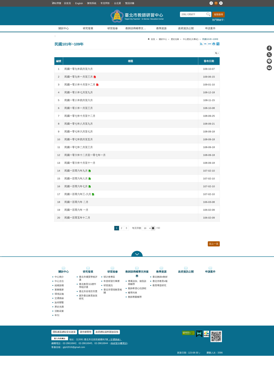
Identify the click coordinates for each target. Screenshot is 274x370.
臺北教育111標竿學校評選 (87, 285)
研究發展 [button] (88, 28)
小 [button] (211, 3)
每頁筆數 (136, 228)
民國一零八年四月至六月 (79, 100)
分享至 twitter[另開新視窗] (269, 54)
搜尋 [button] (208, 14)
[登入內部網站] (59, 339)
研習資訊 (108, 285)
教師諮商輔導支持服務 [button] (137, 28)
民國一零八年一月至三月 (79, 108)
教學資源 (161, 271)
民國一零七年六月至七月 (79, 131)
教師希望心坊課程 (137, 288)
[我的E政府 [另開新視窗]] (199, 334)
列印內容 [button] (214, 44)
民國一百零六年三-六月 (78, 194)
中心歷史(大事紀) (190, 39)
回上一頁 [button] (213, 244)
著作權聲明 (85, 332)
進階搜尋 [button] (218, 14)
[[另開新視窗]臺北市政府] (206, 334)
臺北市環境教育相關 (113, 291)
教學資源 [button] (161, 28)
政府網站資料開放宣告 (107, 332)
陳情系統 (91, 3)
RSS (201, 44)
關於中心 (163, 39)
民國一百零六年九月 (76, 170)
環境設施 (59, 294)
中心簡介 (59, 277)
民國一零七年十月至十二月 (80, 115)
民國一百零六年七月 (76, 186)
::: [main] (55, 36)
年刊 (57, 315)
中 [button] (216, 3)
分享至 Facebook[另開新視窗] (269, 48)
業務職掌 (59, 289)
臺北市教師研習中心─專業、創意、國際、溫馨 (137, 16)
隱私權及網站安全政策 (64, 332)
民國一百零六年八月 (76, 178)
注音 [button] (218, 44)
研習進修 (112, 271)
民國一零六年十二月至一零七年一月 (85, 155)
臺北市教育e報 (160, 281)
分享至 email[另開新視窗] (269, 67)
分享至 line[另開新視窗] (269, 61)
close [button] (137, 254)
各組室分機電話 (119, 343)
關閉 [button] (217, 53)
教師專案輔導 (135, 297)
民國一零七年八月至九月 (79, 123)
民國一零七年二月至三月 (79, 147)
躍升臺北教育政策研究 (88, 297)
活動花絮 (59, 311)
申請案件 (210, 28)
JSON (209, 44)
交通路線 (59, 298)
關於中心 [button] (64, 28)
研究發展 (88, 271)
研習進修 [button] (112, 28)
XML (205, 44)
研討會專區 (109, 277)
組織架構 (59, 285)
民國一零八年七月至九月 (79, 92)
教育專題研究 (159, 285)
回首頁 (67, 3)
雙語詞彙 (129, 3)
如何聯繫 (59, 302)
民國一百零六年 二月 (76, 202)
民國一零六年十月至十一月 (80, 162)
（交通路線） (115, 339)
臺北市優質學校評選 (88, 278)
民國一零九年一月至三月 (79, 76)
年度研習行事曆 (112, 281)
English (79, 3)
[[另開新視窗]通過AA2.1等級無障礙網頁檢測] (188, 333)
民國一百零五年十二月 (77, 217)
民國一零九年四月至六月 (79, 68)
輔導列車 (132, 292)
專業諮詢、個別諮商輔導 (137, 282)
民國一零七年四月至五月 (79, 139)
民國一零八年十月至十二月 (80, 84)
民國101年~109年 (210, 39)
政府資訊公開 (186, 28)
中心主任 (59, 281)
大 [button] (221, 3)
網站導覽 (56, 3)
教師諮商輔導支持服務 (137, 273)
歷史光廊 (175, 39)
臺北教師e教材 (160, 277)
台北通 (117, 3)
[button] (153, 228)
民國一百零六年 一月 (76, 209)
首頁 (153, 39)
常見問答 (105, 3)
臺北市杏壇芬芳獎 (88, 291)
